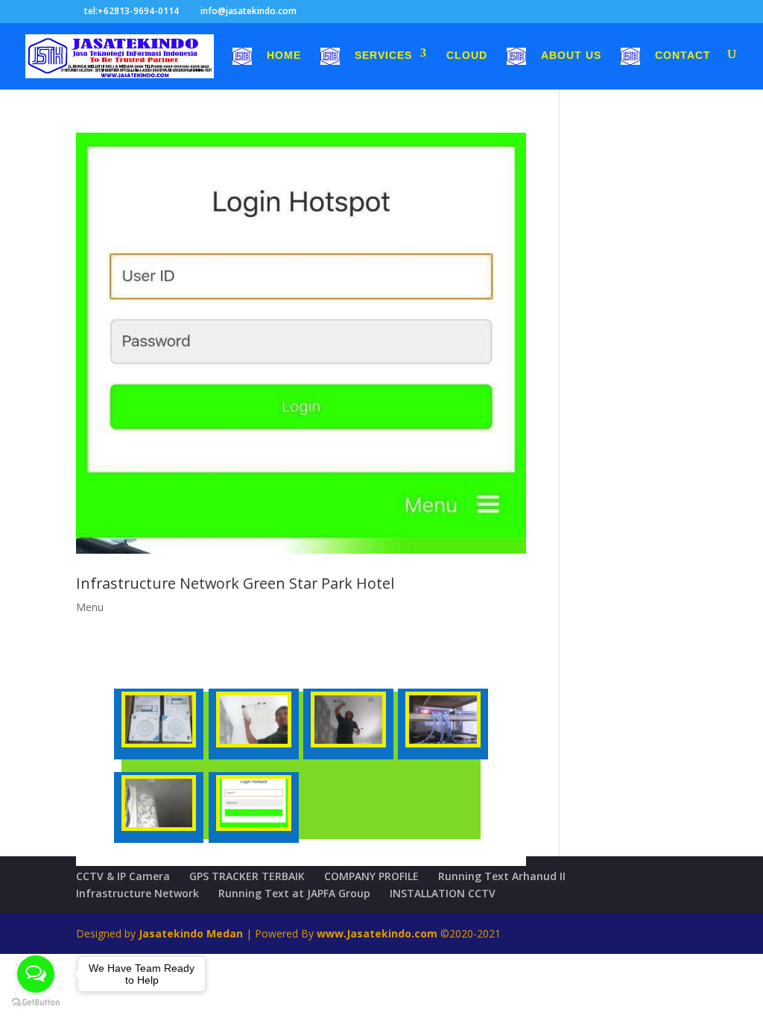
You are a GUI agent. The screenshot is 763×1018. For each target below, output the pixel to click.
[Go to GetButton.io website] (36, 1003)
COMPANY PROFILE (371, 876)
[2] (159, 827)
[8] (254, 827)
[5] (348, 743)
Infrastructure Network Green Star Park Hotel (235, 583)
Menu (90, 607)
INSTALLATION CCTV (443, 893)
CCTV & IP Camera (123, 876)
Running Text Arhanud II (502, 876)
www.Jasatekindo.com (377, 933)
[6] (254, 743)
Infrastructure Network (137, 893)
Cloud (466, 55)
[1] (443, 743)
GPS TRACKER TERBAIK (247, 876)
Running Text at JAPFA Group (294, 893)
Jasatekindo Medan (191, 933)
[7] (159, 743)
